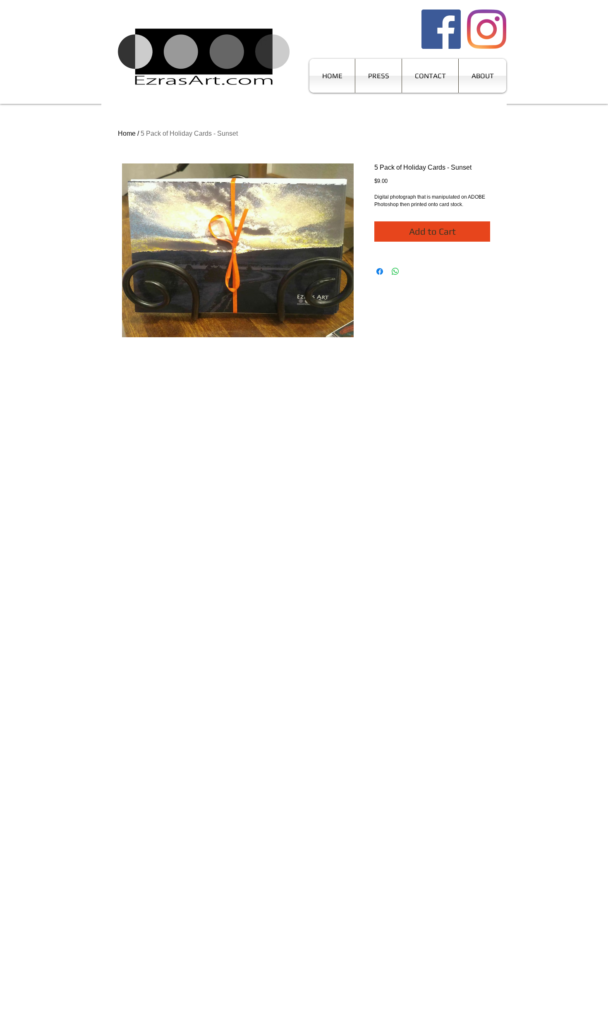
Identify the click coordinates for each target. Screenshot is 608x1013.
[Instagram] (486, 29)
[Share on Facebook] (380, 271)
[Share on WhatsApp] (395, 271)
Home (127, 133)
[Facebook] (441, 29)
